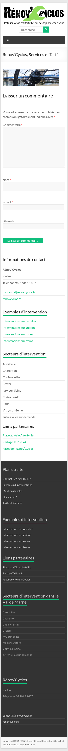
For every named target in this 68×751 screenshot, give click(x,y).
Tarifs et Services (12, 503)
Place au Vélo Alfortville (18, 435)
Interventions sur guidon (19, 327)
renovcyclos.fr (12, 299)
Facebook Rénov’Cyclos (18, 448)
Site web (8, 221)
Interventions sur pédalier (19, 321)
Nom (7, 180)
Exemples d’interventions (17, 484)
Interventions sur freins (18, 341)
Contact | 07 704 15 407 (17, 478)
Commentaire (12, 124)
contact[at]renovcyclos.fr (19, 292)
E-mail (8, 202)
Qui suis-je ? (10, 497)
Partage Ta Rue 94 (14, 442)
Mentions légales (12, 490)
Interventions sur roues (18, 334)
